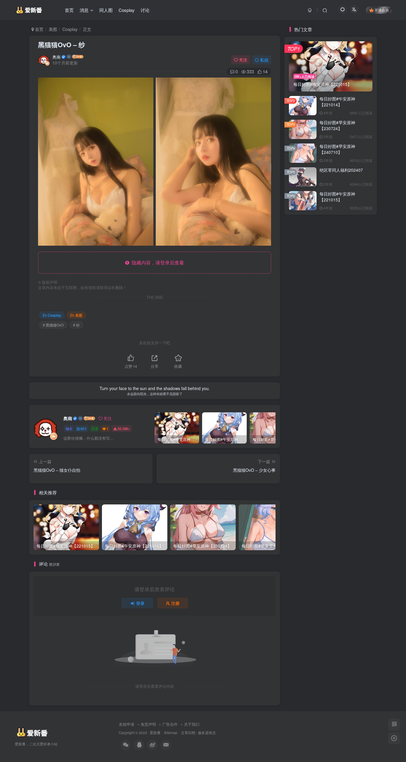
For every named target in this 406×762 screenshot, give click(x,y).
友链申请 (126, 724)
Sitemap (170, 732)
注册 (175, 603)
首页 (38, 29)
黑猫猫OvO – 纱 (61, 44)
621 (84, 428)
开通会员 (381, 9)
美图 (53, 29)
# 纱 (76, 324)
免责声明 (148, 724)
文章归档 (188, 732)
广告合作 (170, 724)
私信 (264, 60)
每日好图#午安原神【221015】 (337, 197)
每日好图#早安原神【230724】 (337, 125)
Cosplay (70, 29)
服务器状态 (207, 732)
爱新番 (155, 732)
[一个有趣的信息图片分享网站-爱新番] (31, 732)
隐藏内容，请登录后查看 (156, 262)
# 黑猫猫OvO (53, 324)
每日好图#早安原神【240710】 (337, 149)
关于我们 (191, 724)
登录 (140, 603)
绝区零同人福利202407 (341, 170)
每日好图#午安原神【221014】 (337, 102)
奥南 (56, 57)
